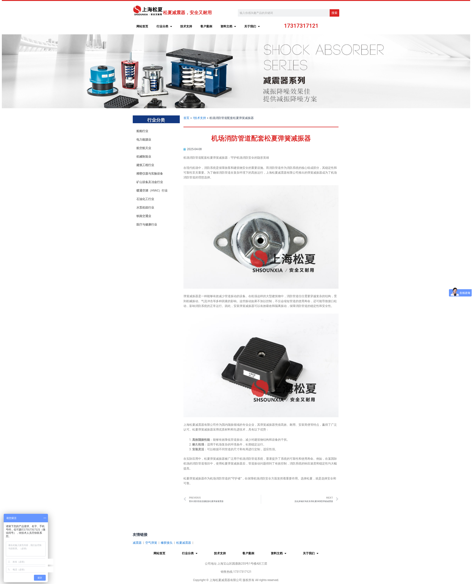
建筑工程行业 (145, 165)
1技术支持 (199, 118)
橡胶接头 (167, 542)
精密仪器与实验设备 (149, 173)
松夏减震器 (183, 542)
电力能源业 (143, 139)
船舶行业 (142, 131)
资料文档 (226, 26)
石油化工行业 (145, 199)
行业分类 (162, 26)
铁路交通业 (143, 216)
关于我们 (250, 26)
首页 (186, 118)
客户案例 (206, 26)
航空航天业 (143, 148)
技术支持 (186, 26)
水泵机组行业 (145, 207)
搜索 (334, 13)
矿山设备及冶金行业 (149, 182)
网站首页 (142, 26)
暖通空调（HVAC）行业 (152, 190)
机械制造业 (143, 156)
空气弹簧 (151, 542)
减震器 (137, 542)
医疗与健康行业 (146, 224)
